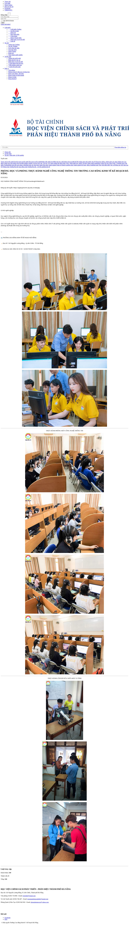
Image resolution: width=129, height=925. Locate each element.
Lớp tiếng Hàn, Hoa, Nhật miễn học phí (69, 163)
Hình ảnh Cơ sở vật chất (15, 61)
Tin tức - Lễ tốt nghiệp (38, 167)
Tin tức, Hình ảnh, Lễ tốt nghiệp (14, 155)
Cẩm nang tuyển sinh (34, 162)
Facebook (7, 8)
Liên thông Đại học (16, 163)
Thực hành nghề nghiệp (15, 55)
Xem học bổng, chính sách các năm (107, 162)
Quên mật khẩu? (6, 24)
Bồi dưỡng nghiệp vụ (28, 163)
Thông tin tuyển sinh (14, 58)
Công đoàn (12, 36)
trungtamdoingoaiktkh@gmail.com (37, 899)
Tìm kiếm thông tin (120, 147)
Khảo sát (11, 53)
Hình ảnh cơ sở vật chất (16, 39)
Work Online (8, 5)
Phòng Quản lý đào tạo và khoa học (19, 72)
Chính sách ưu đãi (68, 162)
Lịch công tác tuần (13, 48)
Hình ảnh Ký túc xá (14, 60)
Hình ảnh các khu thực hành (34, 165)
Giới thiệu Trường (14, 29)
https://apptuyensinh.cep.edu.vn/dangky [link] (26, 188)
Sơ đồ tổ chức (13, 31)
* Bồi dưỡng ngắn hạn (15, 65)
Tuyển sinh (8, 56)
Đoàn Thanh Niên (14, 38)
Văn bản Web (12, 50)
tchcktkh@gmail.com (29, 896)
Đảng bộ (12, 33)
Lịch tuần (7, 3)
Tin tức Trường (12, 46)
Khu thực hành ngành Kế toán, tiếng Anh (80, 165)
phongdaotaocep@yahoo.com (40, 902)
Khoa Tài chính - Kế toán (16, 73)
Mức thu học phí (58, 162)
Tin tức (7, 43)
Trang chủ (8, 1)
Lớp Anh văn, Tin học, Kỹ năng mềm (45, 163)
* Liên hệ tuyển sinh (14, 67)
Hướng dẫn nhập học (47, 162)
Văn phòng (11, 70)
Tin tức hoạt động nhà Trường (23, 167)
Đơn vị (7, 68)
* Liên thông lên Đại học (15, 63)
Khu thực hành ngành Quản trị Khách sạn (55, 165)
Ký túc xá (111, 165)
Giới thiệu (7, 27)
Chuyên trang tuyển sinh (20, 162)
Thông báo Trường (14, 44)
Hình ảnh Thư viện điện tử (101, 165)
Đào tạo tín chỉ (9, 6)
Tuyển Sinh (8, 153)
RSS (6, 919)
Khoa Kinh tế (12, 79)
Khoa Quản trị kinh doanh (16, 75)
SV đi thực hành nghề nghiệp (89, 163)
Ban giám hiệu (13, 34)
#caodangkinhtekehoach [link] (36, 181)
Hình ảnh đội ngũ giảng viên (17, 165)
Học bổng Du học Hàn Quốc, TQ (108, 163)
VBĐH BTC (8, 10)
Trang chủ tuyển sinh (7, 162)
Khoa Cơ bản (12, 77)
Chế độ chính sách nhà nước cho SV (85, 162)
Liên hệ (11, 41)
